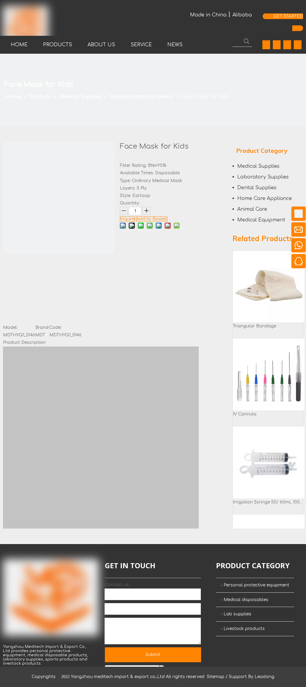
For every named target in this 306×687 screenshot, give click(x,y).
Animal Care (252, 209)
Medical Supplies (258, 166)
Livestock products (244, 628)
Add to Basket (151, 219)
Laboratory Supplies (263, 177)
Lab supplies (237, 614)
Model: (10, 327)
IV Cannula (244, 414)
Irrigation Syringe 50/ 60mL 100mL (269, 502)
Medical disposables (246, 599)
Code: (55, 327)
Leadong (264, 676)
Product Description (24, 342)
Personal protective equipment (256, 585)
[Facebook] (266, 44)
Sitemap (215, 676)
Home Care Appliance (264, 198)
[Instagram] (298, 44)
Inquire (127, 219)
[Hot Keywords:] (246, 41)
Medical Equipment (261, 220)
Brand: (42, 327)
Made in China (208, 15)
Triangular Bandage (254, 326)
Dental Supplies (256, 187)
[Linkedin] (277, 44)
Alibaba (242, 15)
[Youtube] (287, 44)
